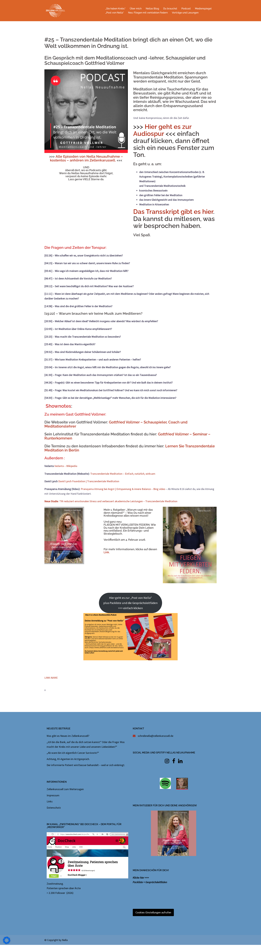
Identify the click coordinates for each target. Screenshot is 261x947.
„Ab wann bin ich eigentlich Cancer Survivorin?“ (73, 753)
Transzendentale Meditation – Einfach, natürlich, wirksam (122, 473)
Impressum (53, 795)
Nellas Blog (152, 8)
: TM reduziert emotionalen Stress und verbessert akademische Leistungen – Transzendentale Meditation (110, 501)
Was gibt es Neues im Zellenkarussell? (68, 736)
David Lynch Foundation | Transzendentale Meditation (88, 481)
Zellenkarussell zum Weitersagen (65, 789)
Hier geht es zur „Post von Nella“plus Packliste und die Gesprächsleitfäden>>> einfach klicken (130, 603)
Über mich (136, 8)
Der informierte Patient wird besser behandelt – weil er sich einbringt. (86, 765)
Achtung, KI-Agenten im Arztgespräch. (68, 759)
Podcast (186, 8)
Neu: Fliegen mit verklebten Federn (148, 12)
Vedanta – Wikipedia (65, 466)
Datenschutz (54, 807)
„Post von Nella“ (114, 12)
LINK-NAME (51, 677)
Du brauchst (170, 8)
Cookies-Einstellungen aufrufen (153, 912)
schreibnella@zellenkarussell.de (155, 736)
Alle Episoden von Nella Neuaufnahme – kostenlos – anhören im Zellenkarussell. (86, 158)
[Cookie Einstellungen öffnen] (6, 943)
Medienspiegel (203, 8)
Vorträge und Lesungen (185, 12)
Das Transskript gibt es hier (173, 211)
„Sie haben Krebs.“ (115, 8)
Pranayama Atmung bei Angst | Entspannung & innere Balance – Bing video (123, 489)
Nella (65, 940)
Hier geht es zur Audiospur (162, 130)
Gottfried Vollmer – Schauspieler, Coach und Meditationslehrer (115, 424)
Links (50, 801)
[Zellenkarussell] (55, 10)
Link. (107, 552)
